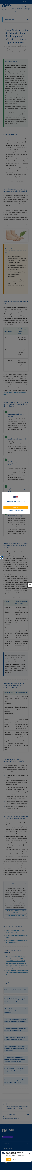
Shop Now (15, 507)
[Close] (28, 494)
